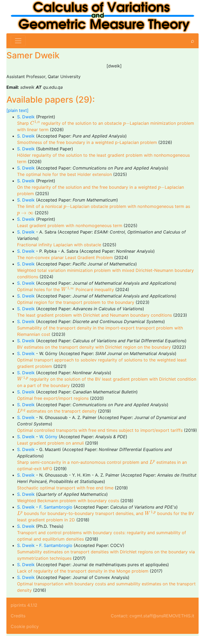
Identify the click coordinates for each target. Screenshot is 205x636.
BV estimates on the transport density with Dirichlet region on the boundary (94, 347)
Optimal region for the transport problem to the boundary (75, 302)
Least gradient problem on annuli (50, 443)
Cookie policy (25, 626)
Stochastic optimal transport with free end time (65, 487)
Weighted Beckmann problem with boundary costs (68, 500)
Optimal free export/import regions (53, 398)
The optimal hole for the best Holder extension (64, 174)
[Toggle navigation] (18, 40)
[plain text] (17, 110)
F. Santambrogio (55, 507)
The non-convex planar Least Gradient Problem (65, 257)
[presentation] (35, 122)
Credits (18, 615)
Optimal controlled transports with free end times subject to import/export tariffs (100, 430)
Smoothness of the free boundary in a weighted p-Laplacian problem (87, 142)
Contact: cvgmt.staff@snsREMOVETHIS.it (152, 615)
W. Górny (49, 436)
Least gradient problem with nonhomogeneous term (69, 225)
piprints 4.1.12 (24, 605)
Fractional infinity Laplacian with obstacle (59, 244)
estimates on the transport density (57, 411)
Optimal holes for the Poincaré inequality (65, 289)
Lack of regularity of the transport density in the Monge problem (82, 571)
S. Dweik (26, 116)
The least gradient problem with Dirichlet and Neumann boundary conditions (94, 315)
